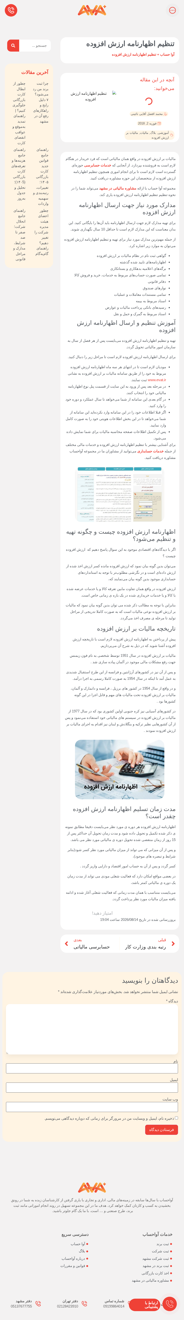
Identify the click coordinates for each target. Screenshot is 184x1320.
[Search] (13, 46)
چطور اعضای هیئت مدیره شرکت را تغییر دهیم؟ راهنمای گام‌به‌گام (41, 232)
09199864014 (113, 1306)
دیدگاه (172, 1001)
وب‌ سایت (170, 1099)
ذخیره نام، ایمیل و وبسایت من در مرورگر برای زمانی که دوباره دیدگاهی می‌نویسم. (109, 1118)
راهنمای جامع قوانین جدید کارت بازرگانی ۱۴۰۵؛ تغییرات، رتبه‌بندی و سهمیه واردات (40, 177)
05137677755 (21, 1306)
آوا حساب (167, 54)
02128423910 (67, 1306)
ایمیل (174, 1080)
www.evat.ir (157, 380)
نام (175, 1061)
